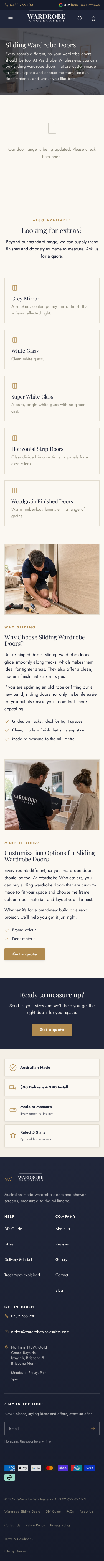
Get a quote (24, 954)
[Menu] (10, 19)
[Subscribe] (92, 1428)
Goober (21, 1551)
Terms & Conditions (18, 1539)
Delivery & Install (18, 1259)
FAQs (8, 1244)
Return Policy (35, 1525)
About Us (86, 1511)
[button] (80, 19)
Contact (61, 1275)
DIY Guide (13, 1228)
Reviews (62, 1244)
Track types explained (22, 1275)
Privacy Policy (60, 1525)
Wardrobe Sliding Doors (22, 1511)
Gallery (61, 1259)
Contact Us (12, 1525)
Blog (59, 1290)
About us (62, 1228)
